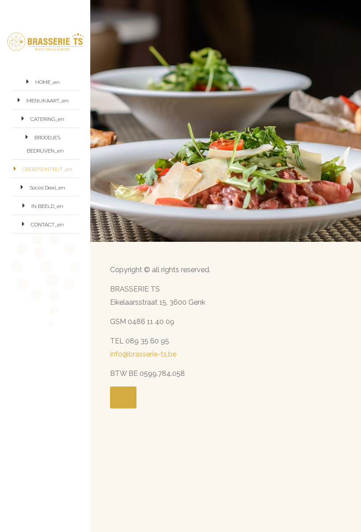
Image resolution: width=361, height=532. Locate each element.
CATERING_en (47, 119)
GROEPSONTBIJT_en (47, 169)
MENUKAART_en (47, 101)
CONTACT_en (47, 225)
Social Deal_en (47, 188)
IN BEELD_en (47, 206)
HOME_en (47, 82)
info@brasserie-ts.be (143, 354)
